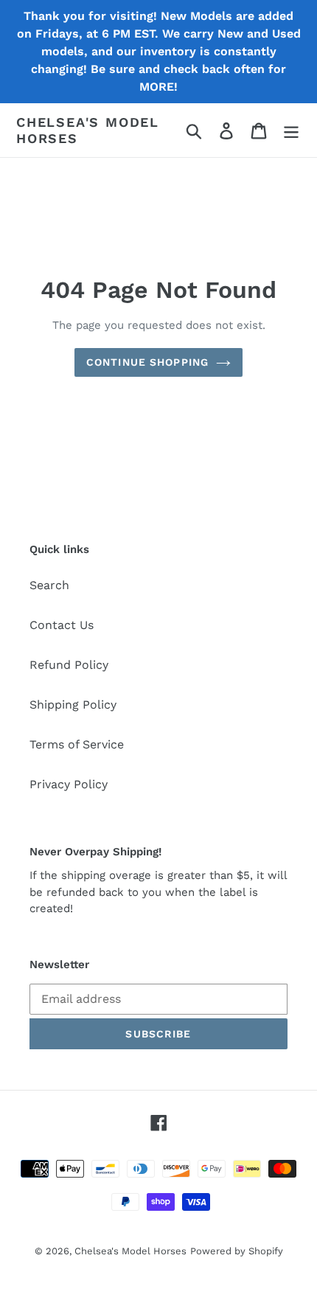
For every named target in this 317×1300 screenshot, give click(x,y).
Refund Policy (68, 665)
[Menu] (291, 130)
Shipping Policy (72, 705)
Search (49, 585)
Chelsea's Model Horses (87, 130)
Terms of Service (76, 744)
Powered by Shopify (236, 1250)
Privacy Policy (68, 784)
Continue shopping (147, 362)
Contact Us (61, 625)
